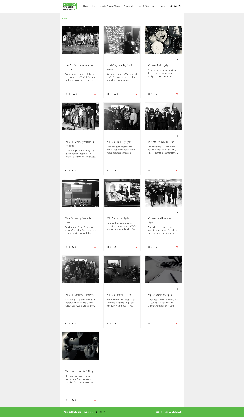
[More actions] (95, 59)
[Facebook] (179, 6)
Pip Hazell (178, 412)
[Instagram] (175, 6)
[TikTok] (171, 6)
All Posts (64, 18)
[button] (94, 6)
